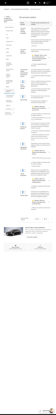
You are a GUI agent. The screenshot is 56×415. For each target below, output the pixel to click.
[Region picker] (40, 3)
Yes (36, 219)
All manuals (6, 9)
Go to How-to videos (32, 237)
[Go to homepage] (28, 2)
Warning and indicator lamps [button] (8, 113)
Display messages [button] (8, 27)
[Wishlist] (35, 3)
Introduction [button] (9, 109)
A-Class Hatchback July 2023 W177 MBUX (20, 9)
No (44, 219)
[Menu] (5, 3)
